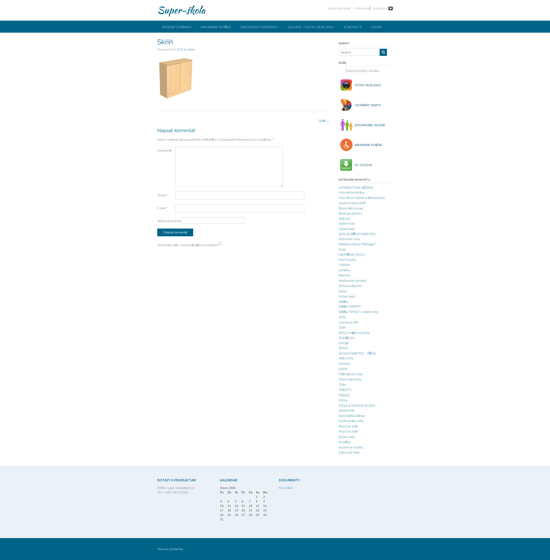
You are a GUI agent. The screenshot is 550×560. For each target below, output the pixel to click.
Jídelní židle (347, 229)
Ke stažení (285, 488)
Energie (344, 343)
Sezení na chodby (351, 447)
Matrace (345, 275)
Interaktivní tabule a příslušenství (362, 198)
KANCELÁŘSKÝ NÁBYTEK (357, 234)
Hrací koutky (347, 259)
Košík (376, 27)
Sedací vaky (347, 296)
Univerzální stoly (350, 379)
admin (191, 49)
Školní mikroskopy (351, 208)
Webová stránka (169, 221)
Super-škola (181, 10)
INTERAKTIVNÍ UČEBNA (356, 187)
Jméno (163, 195)
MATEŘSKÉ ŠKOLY (352, 254)
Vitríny (343, 400)
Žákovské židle (349, 452)
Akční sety (346, 358)
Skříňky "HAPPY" (350, 306)
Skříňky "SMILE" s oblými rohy (359, 312)
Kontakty (353, 27)
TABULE (344, 395)
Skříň (324, 121)
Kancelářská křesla (352, 416)
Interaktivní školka (351, 192)
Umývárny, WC (349, 322)
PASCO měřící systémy (354, 333)
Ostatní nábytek (350, 286)
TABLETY (345, 390)
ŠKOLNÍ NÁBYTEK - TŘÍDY (357, 353)
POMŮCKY (347, 338)
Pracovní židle (348, 431)
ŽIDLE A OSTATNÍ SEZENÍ (357, 405)
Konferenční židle (351, 421)
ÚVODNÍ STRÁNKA (176, 27)
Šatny (343, 291)
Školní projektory (350, 213)
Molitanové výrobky (352, 280)
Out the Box (176, 549)
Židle (342, 327)
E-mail (162, 208)
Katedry (344, 363)
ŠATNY (343, 348)
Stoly (342, 249)
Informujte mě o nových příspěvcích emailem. (187, 245)
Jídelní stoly (347, 223)
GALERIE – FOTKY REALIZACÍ (311, 27)
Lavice (343, 369)
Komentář (164, 150)
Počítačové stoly (350, 374)
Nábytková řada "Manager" (357, 244)
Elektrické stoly (349, 239)
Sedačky (345, 442)
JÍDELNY (345, 219)
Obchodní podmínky (259, 27)
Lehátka (344, 270)
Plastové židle (348, 426)
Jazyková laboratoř (352, 203)
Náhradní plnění (216, 27)
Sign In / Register (339, 8)
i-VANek (344, 265)
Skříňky (343, 302)
